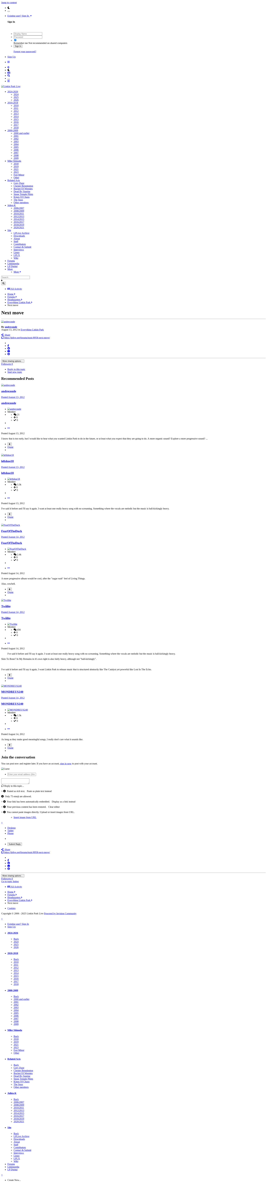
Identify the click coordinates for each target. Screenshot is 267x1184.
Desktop (11, 828)
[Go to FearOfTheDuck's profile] (10, 525)
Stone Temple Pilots (23, 194)
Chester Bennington (23, 186)
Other (16, 177)
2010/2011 (19, 213)
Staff (16, 241)
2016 (16, 122)
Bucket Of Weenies (23, 188)
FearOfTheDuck (11, 531)
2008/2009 (19, 211)
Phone (10, 833)
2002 (16, 138)
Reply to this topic (16, 369)
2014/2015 (19, 219)
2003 (16, 141)
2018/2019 (19, 224)
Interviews (19, 249)
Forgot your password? (25, 51)
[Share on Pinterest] (8, 354)
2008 (16, 155)
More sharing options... (12, 361)
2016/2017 (19, 222)
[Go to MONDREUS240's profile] (11, 686)
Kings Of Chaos (22, 197)
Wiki (16, 258)
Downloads (19, 236)
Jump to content (9, 2)
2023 (16, 172)
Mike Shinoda (14, 161)
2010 (16, 105)
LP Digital (12, 266)
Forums (11, 260)
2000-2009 (12, 130)
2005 (16, 147)
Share (6, 335)
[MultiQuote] (9, 444)
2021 (16, 169)
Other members (21, 202)
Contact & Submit (22, 247)
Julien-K (11, 205)
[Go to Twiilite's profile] (6, 600)
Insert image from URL (25, 817)
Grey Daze (19, 183)
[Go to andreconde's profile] (8, 321)
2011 (16, 108)
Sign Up (11, 56)
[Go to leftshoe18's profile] (7, 455)
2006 (16, 150)
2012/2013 (19, 216)
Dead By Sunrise (22, 191)
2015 (16, 119)
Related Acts (13, 180)
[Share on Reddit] (8, 348)
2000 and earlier (21, 133)
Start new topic (14, 372)
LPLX (17, 255)
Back (16, 939)
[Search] (3, 283)
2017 (16, 125)
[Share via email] (8, 351)
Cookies (11, 908)
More (10, 269)
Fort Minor (19, 175)
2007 (16, 152)
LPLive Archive (21, 233)
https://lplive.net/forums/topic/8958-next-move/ (27, 337)
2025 (16, 97)
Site (9, 230)
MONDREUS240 (12, 691)
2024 (16, 94)
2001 (16, 136)
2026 (16, 100)
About (17, 238)
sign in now (66, 763)
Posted (13, 397)
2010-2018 (12, 102)
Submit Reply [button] (15, 844)
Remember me (21, 43)
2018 (16, 127)
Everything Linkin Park (32, 329)
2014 (16, 116)
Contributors (20, 244)
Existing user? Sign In (18, 15)
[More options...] (8, 428)
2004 (16, 144)
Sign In (18, 46)
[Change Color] (8, 11)
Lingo (16, 252)
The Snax (18, 199)
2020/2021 (19, 227)
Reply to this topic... (14, 786)
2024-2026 (12, 91)
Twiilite (6, 606)
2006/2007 (19, 208)
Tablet (10, 830)
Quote (10, 447)
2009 (16, 158)
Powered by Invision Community (60, 913)
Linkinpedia (13, 263)
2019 (16, 166)
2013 (16, 113)
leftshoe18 (7, 461)
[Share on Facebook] (8, 345)
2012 (16, 111)
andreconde (11, 327)
